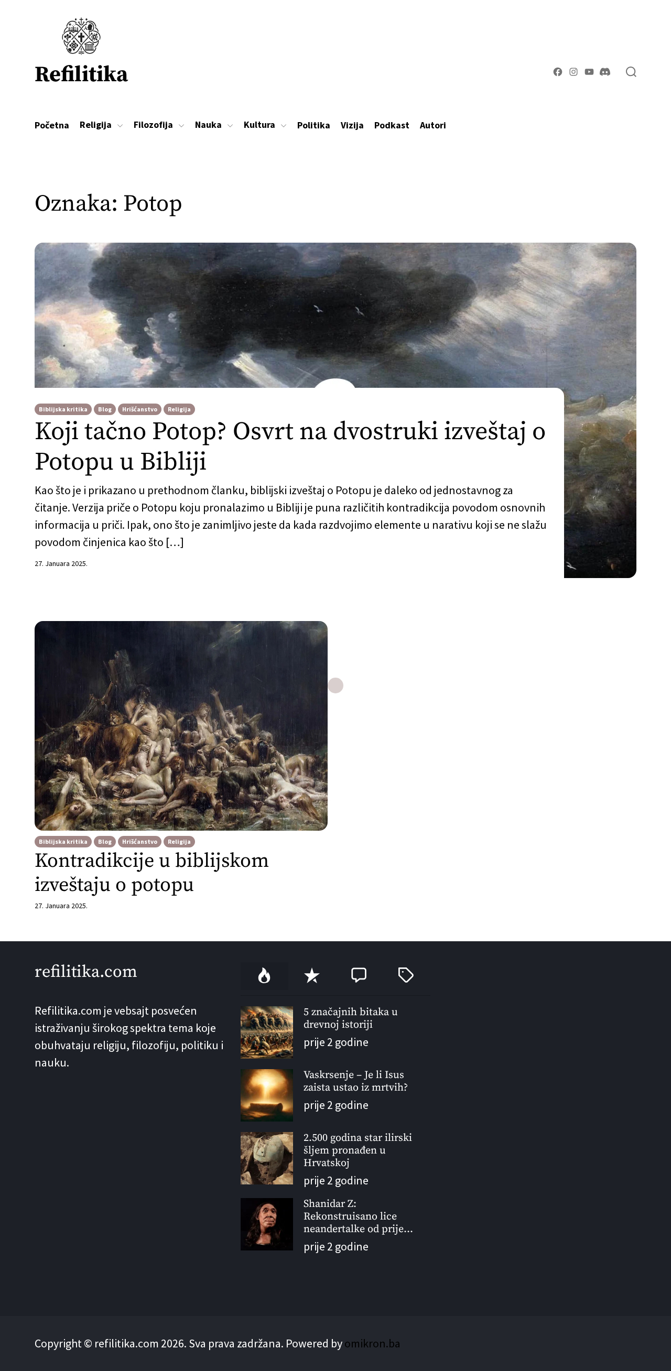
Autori (433, 125)
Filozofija (153, 124)
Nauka (208, 124)
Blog (105, 409)
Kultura (259, 124)
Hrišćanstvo (139, 409)
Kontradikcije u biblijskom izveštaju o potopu (152, 873)
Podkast (391, 125)
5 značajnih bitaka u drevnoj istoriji (351, 1018)
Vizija (352, 125)
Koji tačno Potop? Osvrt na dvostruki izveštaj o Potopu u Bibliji (290, 447)
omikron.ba (372, 1343)
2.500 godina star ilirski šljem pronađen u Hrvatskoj (358, 1151)
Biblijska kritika (63, 409)
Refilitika (81, 75)
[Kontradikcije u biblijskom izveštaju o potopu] (181, 726)
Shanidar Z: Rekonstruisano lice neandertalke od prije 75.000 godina (354, 1217)
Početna (52, 125)
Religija (96, 124)
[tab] (264, 976)
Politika (313, 125)
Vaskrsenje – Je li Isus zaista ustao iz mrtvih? (356, 1081)
